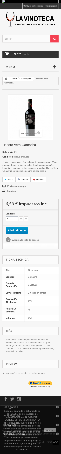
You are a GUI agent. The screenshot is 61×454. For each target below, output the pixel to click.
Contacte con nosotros (33, 6)
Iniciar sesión (51, 6)
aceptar (50, 430)
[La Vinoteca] (30, 19)
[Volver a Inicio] (6, 79)
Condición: (8, 157)
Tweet (10, 179)
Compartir (23, 179)
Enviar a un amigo (16, 186)
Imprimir (11, 191)
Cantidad (10, 214)
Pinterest (39, 179)
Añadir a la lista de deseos (25, 240)
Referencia (7, 152)
